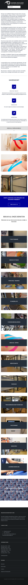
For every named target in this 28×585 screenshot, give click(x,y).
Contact (2, 569)
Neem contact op (14, 204)
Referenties (3, 566)
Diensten (2, 564)
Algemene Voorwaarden (5, 571)
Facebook (14, 582)
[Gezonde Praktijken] (14, 3)
